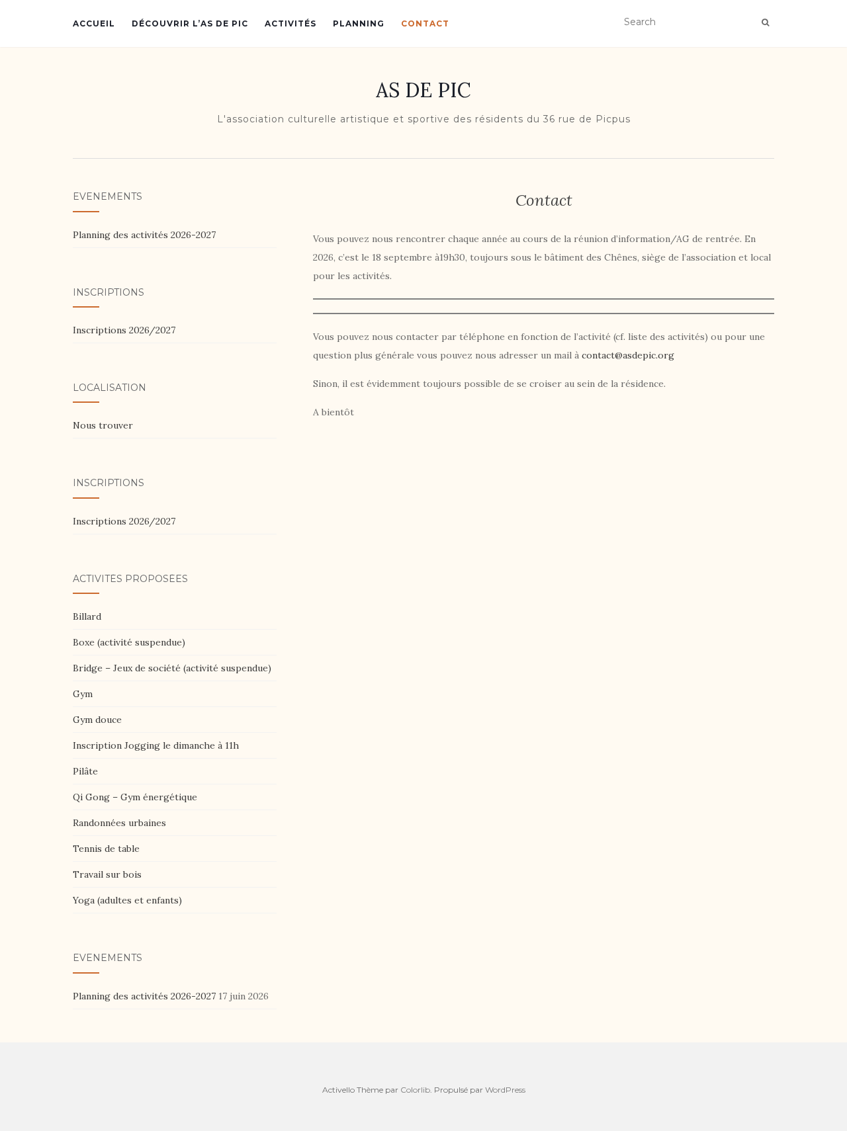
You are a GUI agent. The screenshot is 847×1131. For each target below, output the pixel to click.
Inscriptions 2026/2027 (124, 330)
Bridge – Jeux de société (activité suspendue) (172, 668)
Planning (358, 23)
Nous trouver (103, 425)
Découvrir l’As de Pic (190, 23)
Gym (83, 694)
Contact (425, 23)
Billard (87, 616)
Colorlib (415, 1090)
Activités (290, 23)
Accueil (94, 23)
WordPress (505, 1090)
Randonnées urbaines (119, 823)
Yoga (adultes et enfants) (127, 900)
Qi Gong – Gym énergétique (135, 797)
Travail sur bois (107, 874)
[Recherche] (765, 22)
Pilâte (85, 771)
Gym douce (97, 720)
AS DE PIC (423, 90)
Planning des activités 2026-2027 (144, 235)
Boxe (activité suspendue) (129, 642)
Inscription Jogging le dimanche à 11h (156, 745)
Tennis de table (106, 849)
